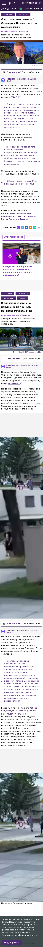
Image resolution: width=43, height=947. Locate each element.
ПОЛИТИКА (8, 14)
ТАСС (14, 97)
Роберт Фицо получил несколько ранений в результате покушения (19, 711)
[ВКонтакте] (26, 227)
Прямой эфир (33, 3)
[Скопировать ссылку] (38, 228)
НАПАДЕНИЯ (23, 293)
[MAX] (18, 227)
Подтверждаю (11, 942)
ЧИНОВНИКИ (8, 298)
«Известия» (14, 384)
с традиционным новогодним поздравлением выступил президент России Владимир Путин (19, 216)
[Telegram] (22, 227)
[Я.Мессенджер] (34, 227)
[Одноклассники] (30, 227)
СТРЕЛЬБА (8, 293)
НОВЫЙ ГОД (23, 14)
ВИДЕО (22, 298)
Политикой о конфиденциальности (19, 935)
